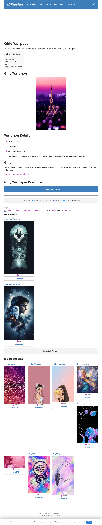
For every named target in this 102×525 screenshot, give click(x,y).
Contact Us (71, 4)
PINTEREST (77, 200)
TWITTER (67, 200)
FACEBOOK (58, 200)
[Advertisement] (51, 25)
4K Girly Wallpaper (35, 364)
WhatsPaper (31, 4)
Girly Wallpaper (10, 59)
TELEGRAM (48, 200)
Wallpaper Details (10, 62)
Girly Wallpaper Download (13, 67)
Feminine (8, 210)
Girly (6, 64)
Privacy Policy (59, 4)
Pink (45, 210)
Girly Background (83, 364)
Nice (37, 210)
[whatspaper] (16, 4)
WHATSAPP (26, 200)
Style (54, 210)
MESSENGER (37, 200)
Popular (48, 4)
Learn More (81, 522)
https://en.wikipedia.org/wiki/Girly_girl (17, 174)
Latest (41, 4)
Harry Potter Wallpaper (12, 219)
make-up (27, 210)
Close (89, 522)
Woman (64, 210)
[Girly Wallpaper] (51, 103)
